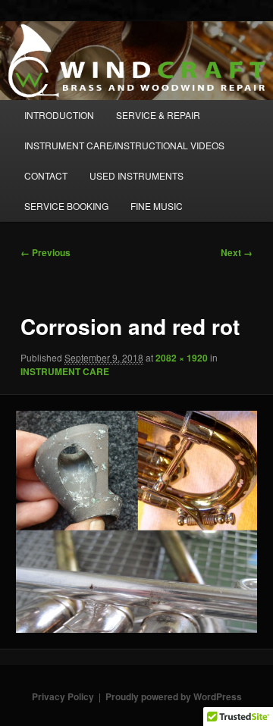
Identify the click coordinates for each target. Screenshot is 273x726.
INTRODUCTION (59, 114)
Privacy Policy (63, 696)
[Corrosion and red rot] (136, 522)
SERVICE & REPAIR (158, 114)
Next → (237, 252)
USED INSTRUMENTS (136, 175)
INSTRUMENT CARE (64, 371)
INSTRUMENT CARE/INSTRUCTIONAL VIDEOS (124, 145)
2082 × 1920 (181, 358)
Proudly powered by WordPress (173, 696)
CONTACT (45, 175)
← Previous (45, 252)
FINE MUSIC (156, 205)
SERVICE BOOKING (66, 205)
